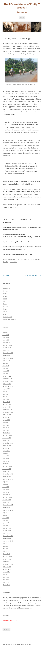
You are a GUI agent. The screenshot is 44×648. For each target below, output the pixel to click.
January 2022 (7, 376)
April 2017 (6, 523)
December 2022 (7, 350)
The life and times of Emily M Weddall (22, 6)
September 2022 (8, 358)
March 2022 (6, 373)
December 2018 (7, 471)
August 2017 (6, 513)
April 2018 (6, 492)
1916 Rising (6, 288)
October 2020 (7, 415)
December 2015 (7, 562)
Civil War (5, 291)
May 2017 (6, 520)
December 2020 (7, 409)
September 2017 (8, 510)
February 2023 (7, 345)
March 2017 (6, 525)
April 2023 (6, 340)
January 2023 (7, 348)
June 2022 (6, 366)
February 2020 (7, 435)
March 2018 (6, 495)
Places (31, 259)
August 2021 (6, 389)
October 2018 (7, 476)
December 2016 (7, 533)
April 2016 (6, 551)
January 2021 (7, 407)
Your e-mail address (10, 620)
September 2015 (8, 569)
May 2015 (6, 580)
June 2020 (6, 425)
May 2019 (6, 458)
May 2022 (6, 368)
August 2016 (6, 543)
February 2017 (7, 528)
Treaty (5, 314)
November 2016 (8, 536)
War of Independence (9, 319)
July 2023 (5, 332)
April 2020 (6, 430)
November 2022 (8, 353)
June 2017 (6, 518)
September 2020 (8, 417)
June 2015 (6, 577)
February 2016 (7, 556)
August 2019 (6, 451)
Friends (20, 259)
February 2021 (7, 404)
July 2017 (5, 515)
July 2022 (5, 363)
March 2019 (6, 464)
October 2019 (7, 446)
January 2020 (7, 438)
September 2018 (8, 479)
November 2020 (8, 412)
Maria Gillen (13, 262)
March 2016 (6, 554)
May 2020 (6, 428)
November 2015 (8, 564)
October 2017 (7, 507)
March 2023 (6, 342)
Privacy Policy (7, 644)
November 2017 (8, 505)
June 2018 (6, 487)
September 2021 (8, 386)
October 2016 (7, 538)
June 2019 (6, 456)
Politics (5, 312)
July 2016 (5, 546)
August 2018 (6, 482)
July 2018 (5, 484)
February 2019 (7, 466)
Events (5, 294)
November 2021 (8, 381)
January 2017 (7, 531)
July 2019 (5, 453)
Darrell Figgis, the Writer (31, 275)
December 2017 (7, 502)
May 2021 (6, 397)
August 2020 (6, 420)
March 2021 (6, 402)
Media (5, 304)
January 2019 (7, 469)
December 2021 (7, 379)
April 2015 (6, 582)
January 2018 (7, 500)
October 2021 (7, 384)
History (26, 259)
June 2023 (6, 335)
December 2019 (7, 440)
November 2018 (8, 474)
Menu (22, 17)
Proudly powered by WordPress (21, 644)
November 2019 (8, 443)
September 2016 (8, 541)
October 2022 (7, 355)
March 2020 (6, 433)
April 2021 (6, 399)
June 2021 (6, 394)
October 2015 (7, 567)
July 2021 (5, 391)
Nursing (5, 306)
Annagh (6, 275)
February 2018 (7, 497)
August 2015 (6, 572)
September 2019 (8, 448)
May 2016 (6, 549)
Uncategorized (7, 317)
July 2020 (5, 422)
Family (5, 296)
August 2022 (6, 361)
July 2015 (5, 574)
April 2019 (6, 461)
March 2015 (6, 585)
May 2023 (6, 337)
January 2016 (7, 559)
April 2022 (6, 371)
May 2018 (6, 489)
